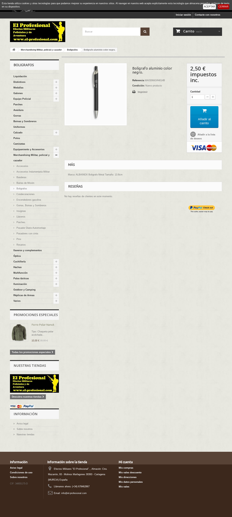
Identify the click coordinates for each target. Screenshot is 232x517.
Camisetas (19, 143)
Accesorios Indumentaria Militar (33, 171)
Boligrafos (21, 188)
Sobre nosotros (24, 429)
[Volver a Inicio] (13, 50)
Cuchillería (19, 261)
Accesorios (22, 166)
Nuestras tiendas (30, 365)
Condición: (138, 85)
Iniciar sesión (183, 14)
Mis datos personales (131, 482)
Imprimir (143, 92)
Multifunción (20, 272)
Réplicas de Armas (23, 295)
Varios (16, 301)
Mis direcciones (127, 477)
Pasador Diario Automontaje (31, 228)
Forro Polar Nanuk (43, 324)
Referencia (138, 80)
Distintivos (19, 82)
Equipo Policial (22, 98)
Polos (16, 138)
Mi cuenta (126, 462)
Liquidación (20, 76)
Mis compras (126, 467)
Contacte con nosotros (207, 14)
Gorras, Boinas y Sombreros (31, 205)
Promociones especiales (36, 315)
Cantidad (195, 91)
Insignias (21, 211)
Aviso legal (22, 423)
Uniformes (19, 127)
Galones (18, 93)
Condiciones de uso (21, 472)
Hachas (17, 267)
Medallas (18, 87)
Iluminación (20, 284)
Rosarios (21, 244)
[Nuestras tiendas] (34, 383)
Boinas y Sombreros (24, 121)
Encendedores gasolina (28, 199)
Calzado (17, 132)
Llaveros (20, 216)
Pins (18, 239)
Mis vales (124, 486)
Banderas (21, 177)
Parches (17, 104)
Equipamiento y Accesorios (28, 149)
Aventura (18, 110)
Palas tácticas (21, 278)
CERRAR (223, 6)
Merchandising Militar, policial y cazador (31, 158)
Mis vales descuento (130, 472)
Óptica (17, 256)
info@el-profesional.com (74, 493)
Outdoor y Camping (24, 289)
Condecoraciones (25, 194)
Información (26, 414)
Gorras (17, 115)
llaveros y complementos (27, 250)
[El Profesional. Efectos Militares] (43, 31)
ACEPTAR (209, 6)
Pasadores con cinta (27, 233)
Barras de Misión (25, 183)
